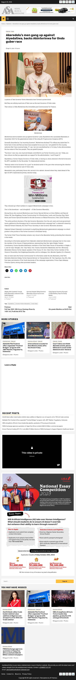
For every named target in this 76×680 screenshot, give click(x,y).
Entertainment (6, 341)
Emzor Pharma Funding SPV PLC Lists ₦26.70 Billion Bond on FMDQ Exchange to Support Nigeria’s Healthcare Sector (38, 429)
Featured (8, 31)
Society (60, 341)
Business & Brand (32, 341)
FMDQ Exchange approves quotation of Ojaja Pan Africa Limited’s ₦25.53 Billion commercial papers (32, 426)
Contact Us (10, 674)
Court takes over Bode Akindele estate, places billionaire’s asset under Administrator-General (62, 346)
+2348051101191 (45, 667)
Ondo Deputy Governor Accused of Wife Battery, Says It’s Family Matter (58, 293)
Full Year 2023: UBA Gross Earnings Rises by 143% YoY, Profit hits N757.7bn (20, 309)
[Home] (4, 18)
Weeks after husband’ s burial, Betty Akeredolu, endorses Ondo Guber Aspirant (14, 293)
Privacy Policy (26, 674)
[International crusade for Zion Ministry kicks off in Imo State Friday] (38, 330)
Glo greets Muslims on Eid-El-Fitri (60, 308)
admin (18, 48)
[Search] (73, 19)
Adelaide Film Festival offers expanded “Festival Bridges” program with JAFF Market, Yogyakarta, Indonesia (13, 347)
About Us (18, 674)
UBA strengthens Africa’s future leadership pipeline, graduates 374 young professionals (28, 423)
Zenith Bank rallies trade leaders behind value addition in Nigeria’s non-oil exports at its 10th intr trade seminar (35, 417)
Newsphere (44, 678)
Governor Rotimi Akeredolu (22, 303)
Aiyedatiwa (11, 303)
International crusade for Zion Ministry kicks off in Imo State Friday (38, 346)
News (12, 31)
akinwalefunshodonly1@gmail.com (17, 670)
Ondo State (34, 303)
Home (3, 674)
